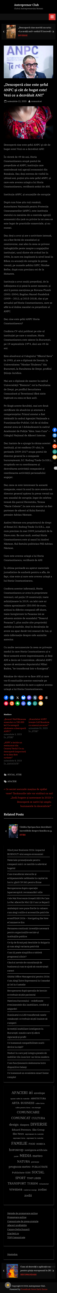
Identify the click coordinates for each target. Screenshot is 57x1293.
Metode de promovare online (22, 1213)
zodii (28, 1195)
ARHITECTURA (38, 1098)
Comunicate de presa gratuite (22, 1221)
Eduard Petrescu (21, 1129)
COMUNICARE (28, 1112)
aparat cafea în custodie (19, 1099)
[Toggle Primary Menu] (52, 17)
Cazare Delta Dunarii (18, 1229)
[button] (6, 697)
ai (31, 1092)
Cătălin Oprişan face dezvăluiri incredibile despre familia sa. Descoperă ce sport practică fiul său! (36, 829)
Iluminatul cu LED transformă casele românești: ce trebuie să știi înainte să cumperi (27, 1018)
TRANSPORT (17, 1183)
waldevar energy (30, 1190)
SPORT (20, 1178)
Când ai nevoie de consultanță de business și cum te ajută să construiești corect (27, 966)
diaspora (24, 1124)
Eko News (18, 1133)
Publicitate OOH (21, 1172)
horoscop (16, 1149)
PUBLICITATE (40, 1166)
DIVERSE (23, 35)
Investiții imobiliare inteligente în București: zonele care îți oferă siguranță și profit (25, 1032)
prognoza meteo (20, 1166)
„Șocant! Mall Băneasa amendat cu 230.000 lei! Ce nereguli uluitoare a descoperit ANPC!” (15, 725)
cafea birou (40, 1103)
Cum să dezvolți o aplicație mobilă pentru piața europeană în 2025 (37, 1268)
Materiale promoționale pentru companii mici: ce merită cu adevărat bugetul (27, 863)
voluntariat (44, 1184)
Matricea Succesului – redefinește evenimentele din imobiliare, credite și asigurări (28, 1004)
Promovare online (16, 1217)
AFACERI (12, 781)
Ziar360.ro (13, 1233)
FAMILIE (19, 1143)
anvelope (39, 1093)
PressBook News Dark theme (34, 1289)
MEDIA (25, 1155)
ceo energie (36, 1108)
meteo (37, 1155)
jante (16, 1156)
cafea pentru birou (23, 1108)
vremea (15, 1189)
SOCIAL (11, 774)
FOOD (32, 1143)
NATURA (23, 1161)
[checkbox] (8, 1285)
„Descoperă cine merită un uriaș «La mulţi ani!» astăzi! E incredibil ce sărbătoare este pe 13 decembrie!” (35, 29)
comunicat (36, 101)
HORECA (40, 1143)
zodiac (42, 1189)
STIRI (19, 774)
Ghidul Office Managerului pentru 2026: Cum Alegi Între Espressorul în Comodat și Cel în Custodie (28, 980)
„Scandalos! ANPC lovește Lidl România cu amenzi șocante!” (39, 722)
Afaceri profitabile (17, 1225)
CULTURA (38, 1118)
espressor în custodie (35, 1138)
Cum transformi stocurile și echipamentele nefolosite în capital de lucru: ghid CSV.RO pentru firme (27, 878)
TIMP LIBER (34, 1178)
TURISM (32, 1183)
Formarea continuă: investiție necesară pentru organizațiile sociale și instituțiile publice (28, 932)
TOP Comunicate (16, 1237)
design (14, 1124)
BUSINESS (27, 1103)
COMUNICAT (20, 1118)
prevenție (35, 1162)
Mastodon (12, 1254)
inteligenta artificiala (36, 1150)
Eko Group (38, 1129)
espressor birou (19, 1138)
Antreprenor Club (26, 5)
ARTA (15, 1103)
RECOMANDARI (28, 1274)
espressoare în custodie (34, 1134)
